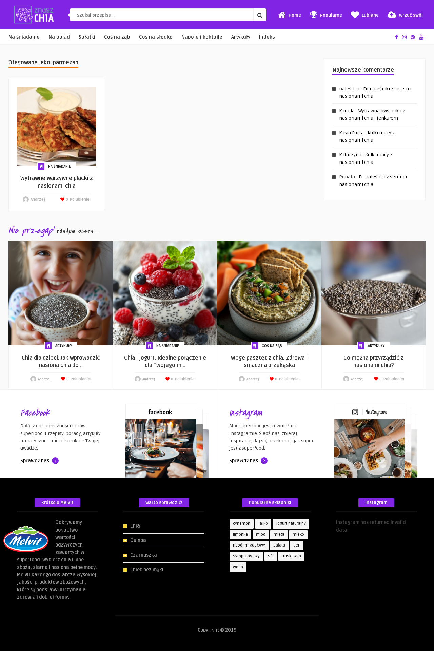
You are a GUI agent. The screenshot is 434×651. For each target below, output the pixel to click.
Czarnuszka (143, 555)
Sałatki (87, 37)
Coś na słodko (156, 37)
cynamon (241, 523)
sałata (279, 545)
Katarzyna (350, 155)
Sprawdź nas (35, 461)
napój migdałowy (249, 545)
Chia (135, 526)
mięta (279, 534)
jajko (263, 523)
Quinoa (138, 540)
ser (296, 545)
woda (238, 567)
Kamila (347, 111)
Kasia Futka (351, 133)
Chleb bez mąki (146, 570)
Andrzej (38, 199)
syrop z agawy (246, 556)
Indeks (267, 37)
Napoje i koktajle (201, 37)
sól (271, 556)
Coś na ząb (117, 37)
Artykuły (240, 37)
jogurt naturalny (291, 523)
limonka (240, 534)
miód (260, 534)
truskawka (291, 556)
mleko (298, 534)
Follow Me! (347, 537)
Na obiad (59, 37)
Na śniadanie (24, 37)
